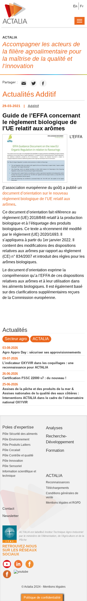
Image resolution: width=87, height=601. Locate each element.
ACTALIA (41, 339)
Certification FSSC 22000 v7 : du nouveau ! (34, 378)
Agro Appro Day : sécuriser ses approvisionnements (41, 352)
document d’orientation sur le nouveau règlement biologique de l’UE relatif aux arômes (36, 198)
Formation (55, 450)
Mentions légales (54, 586)
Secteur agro (16, 339)
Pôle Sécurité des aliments (19, 434)
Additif (33, 106)
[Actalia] (14, 13)
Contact (8, 508)
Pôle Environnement (15, 439)
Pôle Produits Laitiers (16, 444)
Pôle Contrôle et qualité (17, 455)
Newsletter (10, 516)
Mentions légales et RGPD (63, 502)
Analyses (54, 428)
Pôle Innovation (12, 460)
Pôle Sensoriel (12, 466)
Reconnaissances (58, 482)
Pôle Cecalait (11, 450)
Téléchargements (57, 488)
